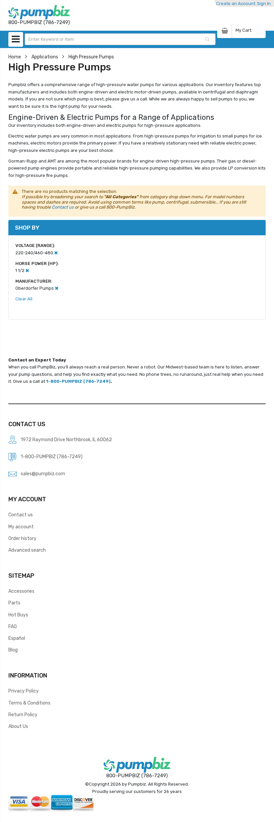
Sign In (264, 3)
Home (14, 56)
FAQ (12, 626)
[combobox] (120, 39)
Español (16, 638)
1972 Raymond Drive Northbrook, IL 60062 (66, 439)
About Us (18, 726)
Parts (14, 602)
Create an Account (235, 3)
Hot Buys (18, 614)
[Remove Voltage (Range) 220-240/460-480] (56, 252)
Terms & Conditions (29, 703)
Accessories (21, 591)
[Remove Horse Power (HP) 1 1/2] (27, 270)
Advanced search (27, 550)
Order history (22, 538)
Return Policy (22, 714)
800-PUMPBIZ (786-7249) (137, 776)
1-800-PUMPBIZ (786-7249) (78, 381)
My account (21, 526)
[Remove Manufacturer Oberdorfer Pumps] (56, 288)
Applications (44, 56)
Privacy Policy (23, 691)
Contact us (63, 207)
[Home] (39, 12)
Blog (13, 649)
